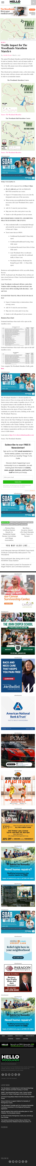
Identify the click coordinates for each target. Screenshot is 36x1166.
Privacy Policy (19, 1035)
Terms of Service (30, 1035)
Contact (18, 1038)
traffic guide (23, 524)
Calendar (10, 1035)
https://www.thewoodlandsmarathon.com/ (22, 435)
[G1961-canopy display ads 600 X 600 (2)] (18, 608)
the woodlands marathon (26, 522)
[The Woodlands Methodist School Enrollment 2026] (18, 179)
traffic (17, 524)
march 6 (12, 522)
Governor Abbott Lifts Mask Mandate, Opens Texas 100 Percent (27, 533)
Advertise (10, 1038)
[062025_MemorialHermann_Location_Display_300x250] (18, 960)
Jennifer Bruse (7, 55)
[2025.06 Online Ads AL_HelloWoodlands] (18, 842)
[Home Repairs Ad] (18, 880)
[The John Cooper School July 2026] (18, 654)
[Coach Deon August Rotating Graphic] (18, 805)
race (17, 522)
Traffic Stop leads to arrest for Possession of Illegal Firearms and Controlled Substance (16, 566)
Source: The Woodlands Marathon (11, 114)
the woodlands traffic (8, 524)
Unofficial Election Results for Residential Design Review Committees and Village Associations (9, 535)
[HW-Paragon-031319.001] (18, 991)
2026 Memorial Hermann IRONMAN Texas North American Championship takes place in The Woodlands (17, 553)
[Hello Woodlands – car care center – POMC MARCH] (18, 767)
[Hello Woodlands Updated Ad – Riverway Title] (18, 906)
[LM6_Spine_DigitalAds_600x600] (18, 692)
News (3, 1035)
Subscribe (25, 1038)
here (2, 368)
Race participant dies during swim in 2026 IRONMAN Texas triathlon (15, 560)
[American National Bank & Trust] (18, 729)
